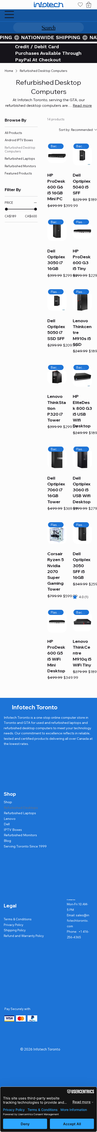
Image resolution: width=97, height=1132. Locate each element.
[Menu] (9, 14)
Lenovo (10, 819)
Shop (8, 802)
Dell (7, 824)
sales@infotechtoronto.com (78, 920)
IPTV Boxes (13, 830)
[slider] (6, 209)
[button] (88, 5)
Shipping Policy (15, 930)
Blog (7, 841)
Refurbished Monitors (20, 835)
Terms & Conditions (18, 919)
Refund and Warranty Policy (24, 936)
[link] (80, 597)
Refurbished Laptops (20, 813)
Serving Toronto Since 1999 (25, 846)
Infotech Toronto (34, 707)
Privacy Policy (13, 925)
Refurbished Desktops (21, 808)
